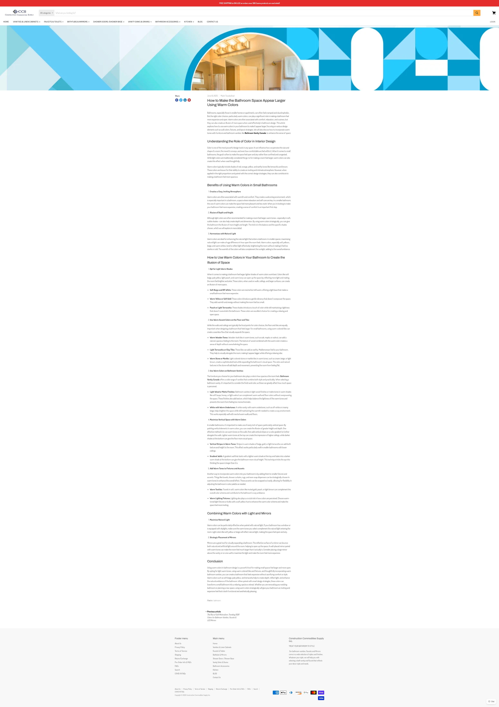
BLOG (200, 21)
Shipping (178, 654)
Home (6, 21)
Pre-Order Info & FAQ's (183, 662)
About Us (178, 643)
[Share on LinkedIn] (185, 100)
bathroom (217, 600)
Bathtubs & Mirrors (77, 21)
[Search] (476, 13)
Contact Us (212, 21)
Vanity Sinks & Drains (139, 21)
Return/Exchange (181, 658)
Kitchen (188, 21)
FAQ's (177, 666)
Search (177, 670)
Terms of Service (181, 651)
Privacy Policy (180, 647)
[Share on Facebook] (176, 100)
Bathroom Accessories (167, 21)
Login (492, 21)
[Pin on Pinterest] (189, 100)
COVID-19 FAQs (180, 673)
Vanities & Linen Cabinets (26, 21)
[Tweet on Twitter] (180, 100)
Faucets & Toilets (53, 21)
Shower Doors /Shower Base (108, 21)
